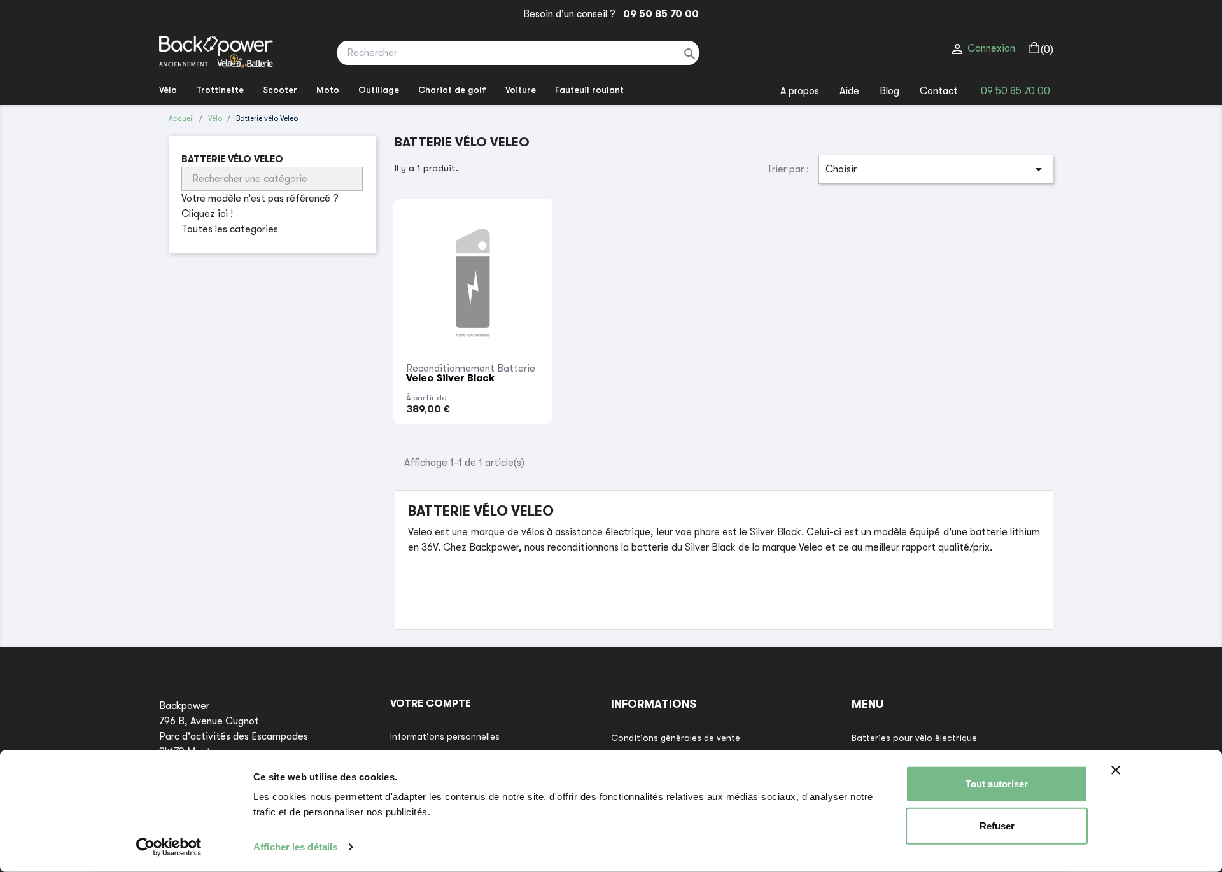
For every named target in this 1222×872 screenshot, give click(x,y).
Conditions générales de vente (675, 738)
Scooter (280, 90)
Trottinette (220, 90)
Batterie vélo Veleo (232, 159)
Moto (327, 90)
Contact (939, 91)
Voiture (520, 90)
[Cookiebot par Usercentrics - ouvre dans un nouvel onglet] (169, 847)
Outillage (378, 90)
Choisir (935, 169)
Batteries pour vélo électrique (914, 738)
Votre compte (430, 703)
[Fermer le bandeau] (1115, 770)
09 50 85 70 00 (658, 14)
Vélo (168, 90)
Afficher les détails (295, 846)
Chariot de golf (452, 90)
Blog (889, 91)
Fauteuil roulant (589, 90)
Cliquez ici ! (207, 214)
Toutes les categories (229, 229)
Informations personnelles (445, 736)
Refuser (997, 825)
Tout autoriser (997, 783)
